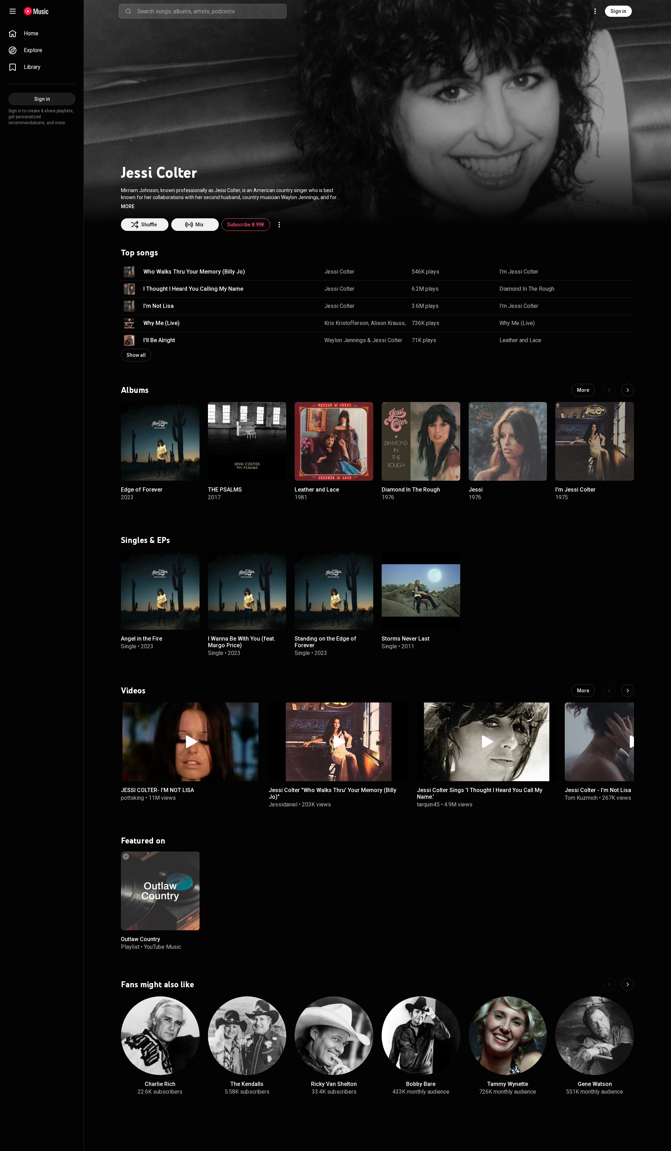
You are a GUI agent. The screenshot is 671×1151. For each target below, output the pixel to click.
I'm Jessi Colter (518, 271)
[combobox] (211, 11)
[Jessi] (508, 441)
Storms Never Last (406, 638)
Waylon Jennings (345, 340)
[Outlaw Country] (160, 891)
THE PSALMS (225, 489)
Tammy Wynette (507, 1084)
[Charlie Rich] (160, 1035)
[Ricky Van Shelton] (334, 1035)
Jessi (476, 489)
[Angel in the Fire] (160, 590)
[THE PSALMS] (247, 441)
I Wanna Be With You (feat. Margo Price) (241, 642)
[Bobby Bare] (421, 1035)
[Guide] (12, 11)
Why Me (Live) (161, 323)
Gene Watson (595, 1084)
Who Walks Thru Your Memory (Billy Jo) (194, 271)
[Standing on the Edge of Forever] (334, 590)
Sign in (618, 11)
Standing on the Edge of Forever (325, 642)
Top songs (139, 252)
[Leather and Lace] (334, 441)
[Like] (593, 272)
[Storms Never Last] (421, 590)
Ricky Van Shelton (334, 1084)
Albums (135, 390)
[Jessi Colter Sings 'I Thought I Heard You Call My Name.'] (486, 741)
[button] (128, 206)
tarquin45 (428, 804)
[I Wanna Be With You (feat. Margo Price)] (247, 590)
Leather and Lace (520, 340)
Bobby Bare (420, 1084)
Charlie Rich (160, 1084)
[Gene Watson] (594, 1035)
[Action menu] (279, 224)
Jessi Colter (339, 271)
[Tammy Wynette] (508, 1035)
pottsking (132, 798)
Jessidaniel (283, 804)
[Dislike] (606, 272)
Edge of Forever (142, 489)
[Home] (36, 11)
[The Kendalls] (247, 1035)
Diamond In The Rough (526, 288)
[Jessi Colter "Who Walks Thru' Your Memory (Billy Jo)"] (338, 741)
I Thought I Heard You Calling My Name (193, 288)
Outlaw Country (140, 939)
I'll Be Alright (159, 340)
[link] (42, 33)
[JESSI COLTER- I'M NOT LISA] (190, 741)
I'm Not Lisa (158, 306)
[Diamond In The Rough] (421, 441)
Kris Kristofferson (346, 323)
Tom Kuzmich (581, 798)
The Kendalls (247, 1084)
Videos (133, 690)
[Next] (628, 390)
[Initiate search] (128, 11)
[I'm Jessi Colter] (594, 441)
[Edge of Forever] (160, 441)
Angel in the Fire (141, 638)
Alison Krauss (388, 323)
